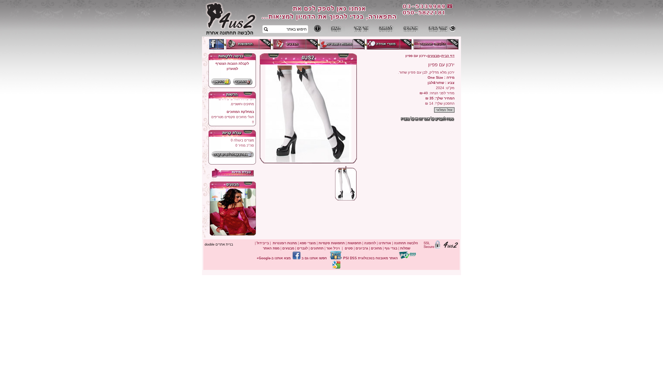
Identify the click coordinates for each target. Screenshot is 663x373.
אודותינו (385, 243)
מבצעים (433, 56)
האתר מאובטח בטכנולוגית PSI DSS (370, 258)
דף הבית (448, 56)
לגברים (302, 248)
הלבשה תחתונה (406, 243)
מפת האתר (271, 248)
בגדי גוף (391, 248)
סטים (349, 248)
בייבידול (263, 243)
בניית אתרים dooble (219, 244)
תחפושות (354, 243)
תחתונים (317, 248)
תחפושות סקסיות (332, 243)
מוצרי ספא (308, 243)
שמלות (405, 248)
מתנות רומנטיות (285, 243)
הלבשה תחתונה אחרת (229, 32)
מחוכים (376, 248)
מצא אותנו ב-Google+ (274, 258)
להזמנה (369, 243)
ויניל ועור (333, 248)
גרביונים (362, 248)
